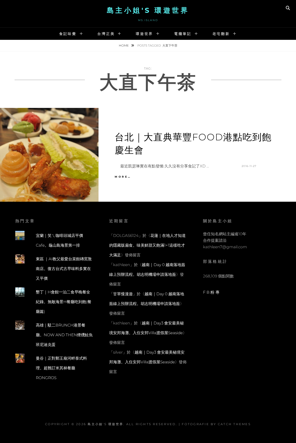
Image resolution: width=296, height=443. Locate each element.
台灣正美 (106, 33)
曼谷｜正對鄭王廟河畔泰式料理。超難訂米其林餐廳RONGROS (61, 368)
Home (124, 45)
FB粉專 (211, 292)
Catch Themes (234, 424)
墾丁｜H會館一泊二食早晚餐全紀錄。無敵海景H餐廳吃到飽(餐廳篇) (63, 302)
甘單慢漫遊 (123, 294)
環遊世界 (144, 33)
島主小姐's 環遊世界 (148, 10)
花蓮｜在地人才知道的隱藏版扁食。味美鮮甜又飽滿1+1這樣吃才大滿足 (147, 245)
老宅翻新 (221, 33)
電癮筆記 (182, 33)
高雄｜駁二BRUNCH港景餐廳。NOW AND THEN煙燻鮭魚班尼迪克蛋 (64, 335)
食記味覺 (68, 33)
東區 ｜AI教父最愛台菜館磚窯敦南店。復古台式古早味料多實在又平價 (64, 269)
